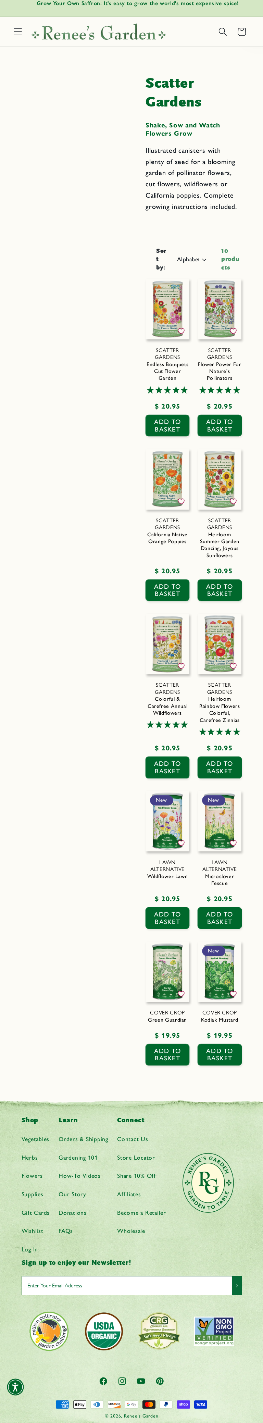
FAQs (66, 1230)
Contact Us (132, 1139)
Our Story (72, 1194)
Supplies (32, 1194)
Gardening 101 (78, 1157)
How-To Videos (80, 1175)
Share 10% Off (136, 1175)
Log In (30, 1249)
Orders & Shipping (83, 1139)
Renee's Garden (141, 1416)
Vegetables (36, 1139)
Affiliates (129, 1194)
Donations (73, 1212)
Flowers (32, 1175)
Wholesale (131, 1230)
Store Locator (136, 1157)
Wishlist (32, 1230)
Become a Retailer (141, 1212)
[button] (18, 31)
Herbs (30, 1157)
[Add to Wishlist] (181, 331)
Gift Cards (36, 1212)
